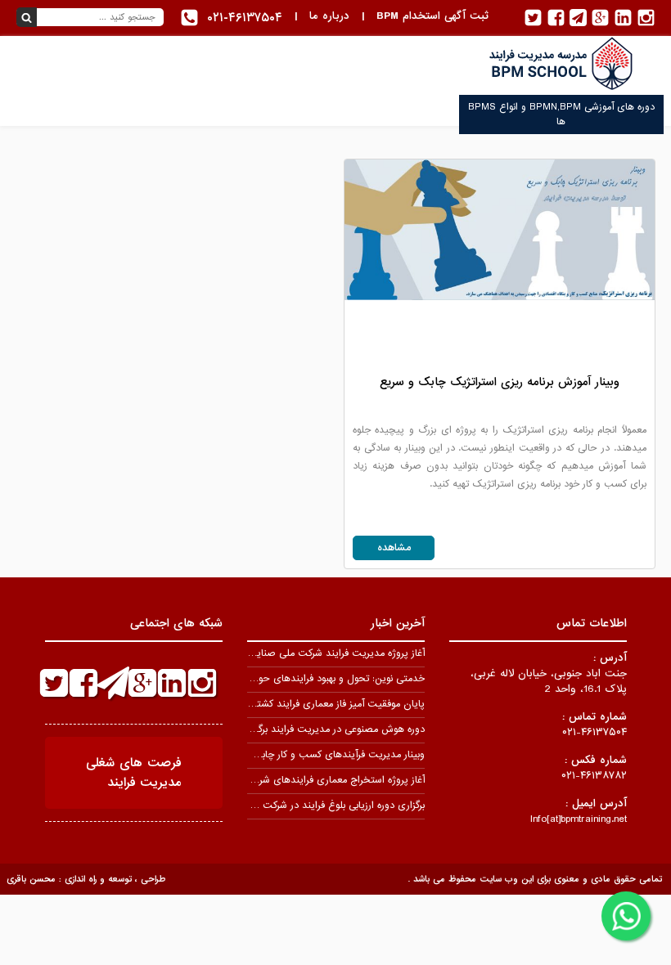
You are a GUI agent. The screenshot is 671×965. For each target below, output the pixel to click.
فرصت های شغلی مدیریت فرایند (134, 772)
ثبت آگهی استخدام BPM (432, 16)
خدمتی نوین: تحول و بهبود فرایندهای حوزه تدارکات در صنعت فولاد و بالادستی (267, 678)
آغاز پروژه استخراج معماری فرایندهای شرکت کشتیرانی (315, 780)
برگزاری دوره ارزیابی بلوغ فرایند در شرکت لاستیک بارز (319, 805)
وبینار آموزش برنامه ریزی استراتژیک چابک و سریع (499, 382)
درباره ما (329, 16)
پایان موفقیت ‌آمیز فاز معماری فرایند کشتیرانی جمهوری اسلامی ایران (285, 704)
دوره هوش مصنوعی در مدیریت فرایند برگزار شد (329, 729)
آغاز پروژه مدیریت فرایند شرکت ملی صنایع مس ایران (315, 653)
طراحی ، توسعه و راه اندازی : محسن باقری (86, 879)
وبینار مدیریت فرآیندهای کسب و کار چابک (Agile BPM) (309, 754)
